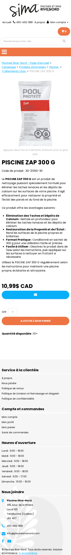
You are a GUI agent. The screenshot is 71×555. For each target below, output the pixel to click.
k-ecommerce (28, 553)
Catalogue (9, 67)
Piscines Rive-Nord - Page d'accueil (25, 63)
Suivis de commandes (15, 432)
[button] (64, 31)
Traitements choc (14, 71)
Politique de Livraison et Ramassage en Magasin (30, 393)
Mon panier (8, 427)
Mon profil (8, 422)
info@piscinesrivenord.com (23, 533)
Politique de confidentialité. (18, 398)
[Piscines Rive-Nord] (35, 10)
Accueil (6, 22)
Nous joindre (9, 383)
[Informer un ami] (35, 295)
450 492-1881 (15, 526)
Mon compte (58, 22)
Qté (4, 311)
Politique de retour (13, 388)
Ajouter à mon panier (35, 321)
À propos (39, 22)
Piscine (54, 67)
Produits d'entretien (32, 67)
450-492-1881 (24, 22)
